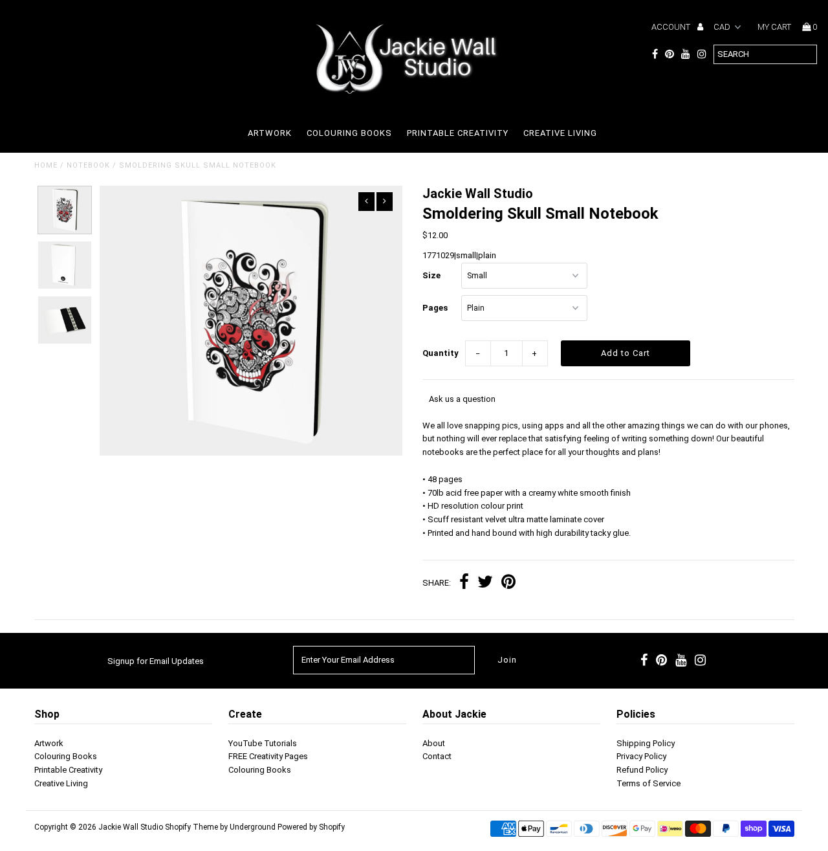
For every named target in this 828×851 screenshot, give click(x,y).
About (433, 743)
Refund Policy (642, 770)
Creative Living (560, 133)
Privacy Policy (641, 756)
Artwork (270, 133)
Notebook (88, 165)
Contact (437, 756)
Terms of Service (648, 783)
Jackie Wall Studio (130, 827)
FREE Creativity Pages (268, 756)
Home (46, 165)
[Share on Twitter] (485, 583)
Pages (435, 308)
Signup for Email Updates (155, 661)
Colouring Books (349, 133)
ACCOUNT (671, 27)
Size (431, 275)
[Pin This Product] (508, 583)
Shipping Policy (645, 743)
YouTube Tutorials (262, 743)
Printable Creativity (457, 133)
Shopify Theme (191, 827)
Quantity (440, 353)
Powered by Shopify (311, 827)
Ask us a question (462, 399)
